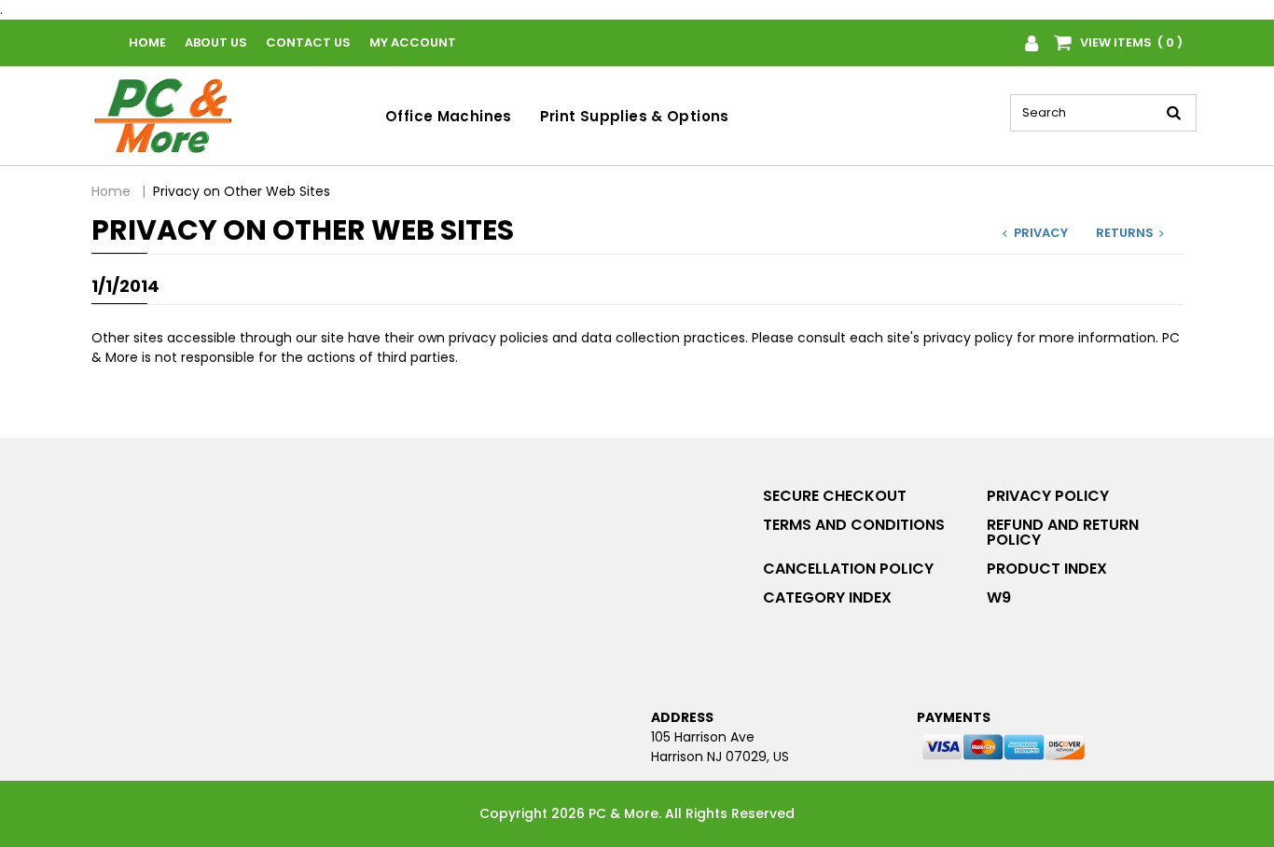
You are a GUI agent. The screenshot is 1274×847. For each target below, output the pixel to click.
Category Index (827, 597)
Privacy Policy (1048, 496)
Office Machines (448, 116)
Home (147, 42)
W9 (999, 597)
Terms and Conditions (854, 524)
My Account (412, 42)
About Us (216, 42)
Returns (1125, 233)
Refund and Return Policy (1063, 532)
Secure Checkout (835, 496)
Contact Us (308, 42)
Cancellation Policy (848, 568)
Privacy (1041, 233)
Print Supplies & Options (634, 116)
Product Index (1047, 568)
